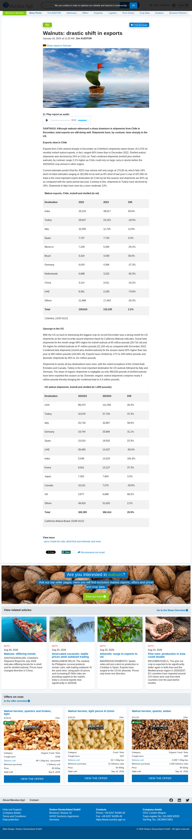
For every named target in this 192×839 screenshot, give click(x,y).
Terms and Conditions (14, 816)
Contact (34, 800)
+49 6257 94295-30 (114, 813)
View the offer (32, 778)
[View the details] (96, 734)
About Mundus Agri (14, 800)
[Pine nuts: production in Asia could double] (168, 629)
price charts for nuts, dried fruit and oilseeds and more (72, 541)
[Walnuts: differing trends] (24, 629)
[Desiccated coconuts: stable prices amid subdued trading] (72, 629)
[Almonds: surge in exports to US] (120, 629)
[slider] (60, 120)
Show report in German (58, 45)
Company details (12, 813)
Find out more (94, 596)
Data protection (11, 819)
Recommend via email (92, 552)
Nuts (47, 25)
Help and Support (12, 809)
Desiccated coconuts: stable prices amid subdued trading (70, 655)
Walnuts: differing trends (20, 653)
